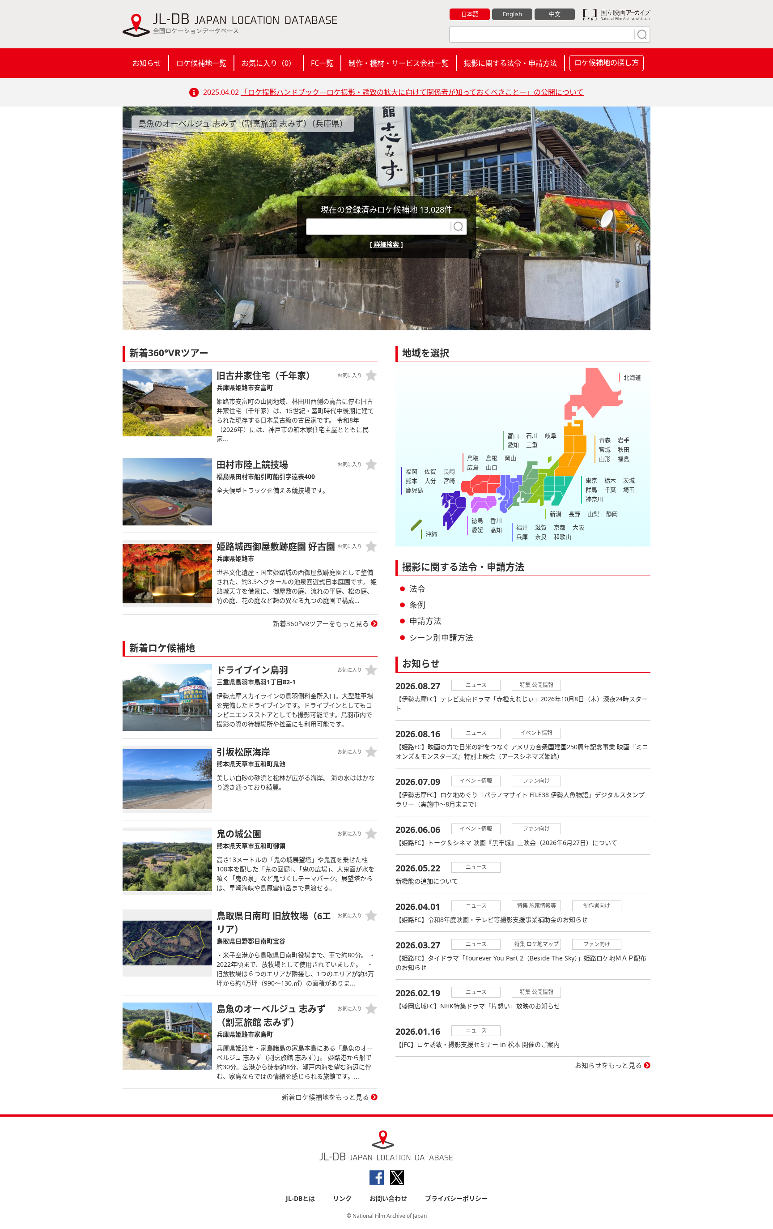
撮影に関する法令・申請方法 (510, 63)
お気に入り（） (269, 63)
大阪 (578, 527)
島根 (491, 458)
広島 (473, 467)
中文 (555, 14)
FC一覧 (322, 63)
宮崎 (449, 481)
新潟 (555, 514)
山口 (491, 467)
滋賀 (541, 527)
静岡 (612, 514)
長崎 (449, 471)
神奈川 (594, 499)
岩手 (623, 440)
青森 (605, 440)
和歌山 (562, 537)
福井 (522, 527)
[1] (641, 34)
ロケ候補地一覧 (201, 63)
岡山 (510, 458)
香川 (496, 520)
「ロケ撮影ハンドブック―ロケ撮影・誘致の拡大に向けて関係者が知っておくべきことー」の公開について (412, 92)
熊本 (411, 481)
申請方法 (425, 620)
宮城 (605, 449)
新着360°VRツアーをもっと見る (321, 623)
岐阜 (550, 435)
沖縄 (431, 534)
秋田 (623, 449)
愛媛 (477, 530)
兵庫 (522, 537)
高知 (496, 530)
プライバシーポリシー (456, 1198)
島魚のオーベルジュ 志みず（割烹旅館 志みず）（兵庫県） (243, 123)
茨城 (629, 480)
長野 (574, 514)
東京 (591, 480)
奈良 (541, 537)
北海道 (632, 377)
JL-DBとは (300, 1198)
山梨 (593, 514)
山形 (605, 459)
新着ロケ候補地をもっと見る (325, 1096)
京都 (559, 527)
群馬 (591, 490)
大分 (430, 481)
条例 (417, 604)
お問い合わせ (388, 1198)
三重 (532, 445)
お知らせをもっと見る (608, 1065)
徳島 (477, 520)
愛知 (513, 445)
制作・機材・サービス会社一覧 (398, 63)
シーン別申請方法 (441, 637)
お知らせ (146, 63)
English (512, 14)
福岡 (411, 471)
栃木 (610, 480)
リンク (342, 1198)
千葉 (610, 490)
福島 (623, 459)
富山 (513, 435)
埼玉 (629, 490)
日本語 (470, 14)
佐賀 (430, 471)
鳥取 (473, 458)
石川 (532, 435)
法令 (417, 588)
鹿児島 (414, 490)
